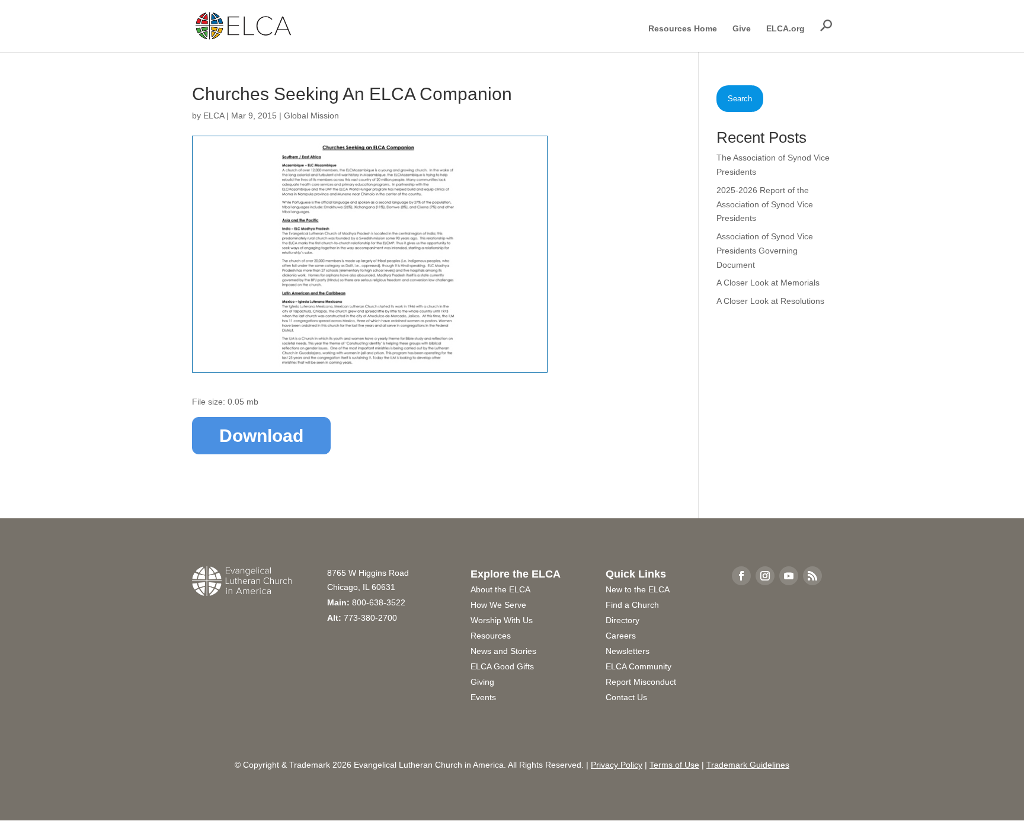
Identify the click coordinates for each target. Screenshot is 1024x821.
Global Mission (311, 115)
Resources (491, 635)
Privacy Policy (616, 764)
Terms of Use (674, 764)
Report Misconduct (641, 682)
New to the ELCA (638, 589)
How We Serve (498, 605)
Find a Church (632, 605)
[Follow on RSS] (812, 575)
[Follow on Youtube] (788, 575)
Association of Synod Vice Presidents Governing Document (764, 251)
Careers (621, 635)
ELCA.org (785, 28)
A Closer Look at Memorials (768, 282)
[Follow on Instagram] (765, 575)
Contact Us (626, 697)
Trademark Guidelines (747, 764)
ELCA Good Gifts (502, 666)
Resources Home (682, 28)
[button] (826, 25)
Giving (482, 682)
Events (483, 697)
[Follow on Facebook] (741, 575)
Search (740, 98)
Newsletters (627, 651)
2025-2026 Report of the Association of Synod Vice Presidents (764, 204)
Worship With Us (502, 620)
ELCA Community (638, 666)
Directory (622, 620)
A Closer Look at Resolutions (770, 301)
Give (741, 28)
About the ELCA (500, 589)
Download (261, 435)
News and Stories (503, 651)
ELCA (213, 115)
